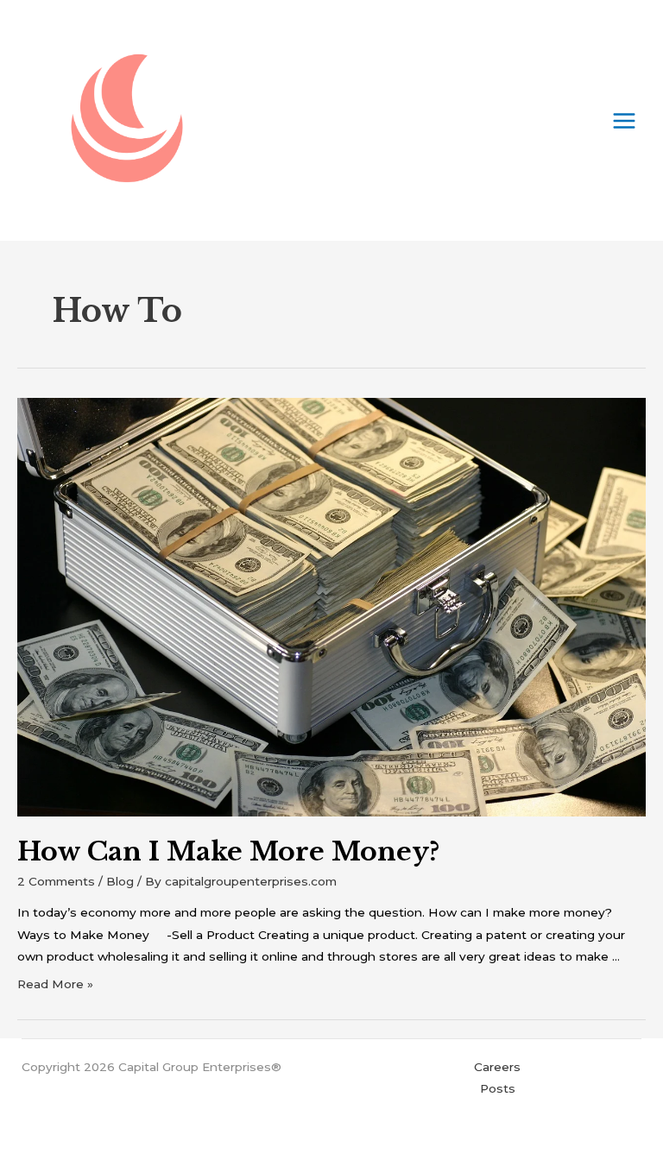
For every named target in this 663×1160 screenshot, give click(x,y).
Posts (497, 1088)
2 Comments (56, 881)
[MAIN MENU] (625, 120)
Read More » (55, 984)
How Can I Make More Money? (228, 851)
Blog (120, 881)
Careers (497, 1067)
